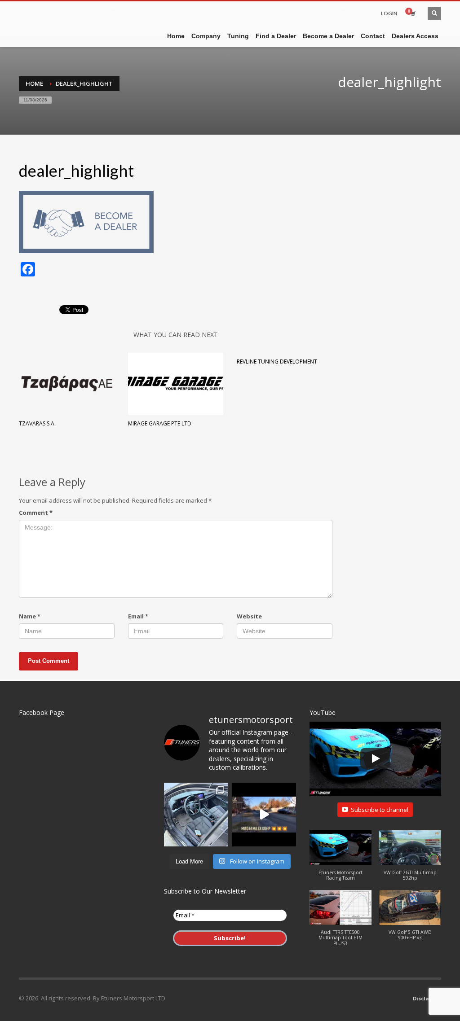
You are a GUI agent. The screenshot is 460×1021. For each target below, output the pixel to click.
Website (249, 616)
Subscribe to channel (379, 810)
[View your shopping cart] (412, 13)
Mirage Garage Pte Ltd (159, 423)
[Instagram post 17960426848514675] (264, 814)
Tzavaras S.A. (37, 423)
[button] (341, 860)
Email (138, 616)
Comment (36, 512)
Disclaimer (427, 998)
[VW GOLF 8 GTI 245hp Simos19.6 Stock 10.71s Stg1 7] (196, 814)
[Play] (375, 758)
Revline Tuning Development (277, 361)
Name (29, 616)
